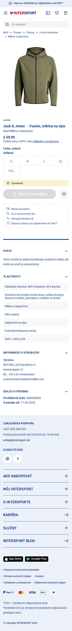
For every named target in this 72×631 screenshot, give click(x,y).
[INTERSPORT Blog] (36, 540)
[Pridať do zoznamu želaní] (64, 194)
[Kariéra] (36, 514)
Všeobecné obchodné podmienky (21, 569)
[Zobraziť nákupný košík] (65, 13)
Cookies (39, 576)
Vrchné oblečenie (48, 32)
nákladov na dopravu (46, 141)
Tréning (30, 32)
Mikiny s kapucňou (18, 36)
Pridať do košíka (33, 194)
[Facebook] (18, 459)
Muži (5, 32)
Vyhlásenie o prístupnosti (17, 582)
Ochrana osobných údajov (17, 576)
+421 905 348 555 (14, 429)
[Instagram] (7, 459)
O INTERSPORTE (17, 502)
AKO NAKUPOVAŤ (17, 476)
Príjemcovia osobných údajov (50, 582)
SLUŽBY (9, 528)
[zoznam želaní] (56, 13)
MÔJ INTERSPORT (18, 489)
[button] (36, 251)
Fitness (17, 32)
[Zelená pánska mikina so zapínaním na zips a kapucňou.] (36, 77)
